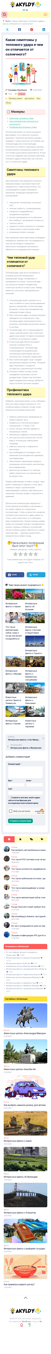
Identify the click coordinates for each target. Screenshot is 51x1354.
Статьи (22, 94)
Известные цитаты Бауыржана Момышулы (23, 977)
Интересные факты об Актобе (18, 963)
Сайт (10, 789)
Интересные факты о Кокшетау (20, 1212)
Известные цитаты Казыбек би (20, 1069)
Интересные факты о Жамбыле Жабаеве (22, 986)
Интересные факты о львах (18, 1141)
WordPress (26, 1321)
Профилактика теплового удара (23, 127)
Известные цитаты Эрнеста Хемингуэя (13, 700)
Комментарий (14, 764)
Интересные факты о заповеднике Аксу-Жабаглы (26, 969)
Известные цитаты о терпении (30, 723)
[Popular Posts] (20, 839)
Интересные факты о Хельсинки (31, 700)
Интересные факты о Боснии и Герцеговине (33, 630)
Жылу (8, 103)
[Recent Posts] (9, 839)
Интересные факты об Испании (31, 606)
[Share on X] (7, 29)
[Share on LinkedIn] (44, 29)
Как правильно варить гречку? (19, 1284)
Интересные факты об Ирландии (21, 1177)
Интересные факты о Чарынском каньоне (23, 975)
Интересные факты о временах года (21, 983)
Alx (40, 1321)
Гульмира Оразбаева (17, 90)
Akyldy (8, 21)
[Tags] (41, 839)
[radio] (15, 554)
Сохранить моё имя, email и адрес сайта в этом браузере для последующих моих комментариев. (24, 800)
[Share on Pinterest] (32, 29)
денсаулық (29, 98)
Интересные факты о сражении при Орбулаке (24, 988)
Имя (10, 781)
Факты (6, 1138)
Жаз (38, 98)
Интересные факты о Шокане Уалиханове (23, 958)
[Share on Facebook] (19, 29)
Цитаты (7, 1030)
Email (29, 781)
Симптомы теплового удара (21, 118)
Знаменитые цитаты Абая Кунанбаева (22, 966)
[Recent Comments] (31, 839)
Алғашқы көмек (15, 98)
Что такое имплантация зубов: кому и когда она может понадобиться (14, 633)
